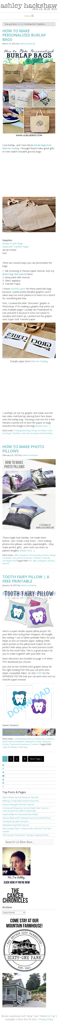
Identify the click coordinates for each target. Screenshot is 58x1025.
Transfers (16, 433)
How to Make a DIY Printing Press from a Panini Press (26, 818)
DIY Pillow (12, 747)
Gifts (16, 555)
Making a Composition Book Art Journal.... (21, 800)
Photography (35, 555)
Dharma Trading (39, 361)
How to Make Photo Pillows (23, 448)
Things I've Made (38, 430)
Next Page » (36, 758)
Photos (45, 555)
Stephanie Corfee (33, 741)
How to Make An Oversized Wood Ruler (20, 814)
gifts (35, 560)
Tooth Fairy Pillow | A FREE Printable (25, 579)
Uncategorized (36, 433)
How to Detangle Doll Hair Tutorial (18, 804)
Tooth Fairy (22, 747)
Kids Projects (8, 741)
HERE (39, 673)
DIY (30, 560)
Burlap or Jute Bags (12, 243)
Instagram (23, 555)
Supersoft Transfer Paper (15, 246)
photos (51, 560)
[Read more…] (42, 425)
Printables (19, 741)
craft (4, 747)
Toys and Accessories (22, 558)
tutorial (5, 563)
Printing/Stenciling (22, 430)
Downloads (39, 738)
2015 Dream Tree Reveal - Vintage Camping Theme (25, 835)
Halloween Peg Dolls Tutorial (15, 825)
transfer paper (18, 288)
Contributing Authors (23, 738)
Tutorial (25, 433)
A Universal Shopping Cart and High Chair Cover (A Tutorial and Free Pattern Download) (25, 809)
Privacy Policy (46, 1019)
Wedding (48, 433)
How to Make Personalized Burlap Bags (24, 35)
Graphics (50, 738)
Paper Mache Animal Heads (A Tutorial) (20, 797)
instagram (42, 560)
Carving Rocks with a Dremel (15, 821)
